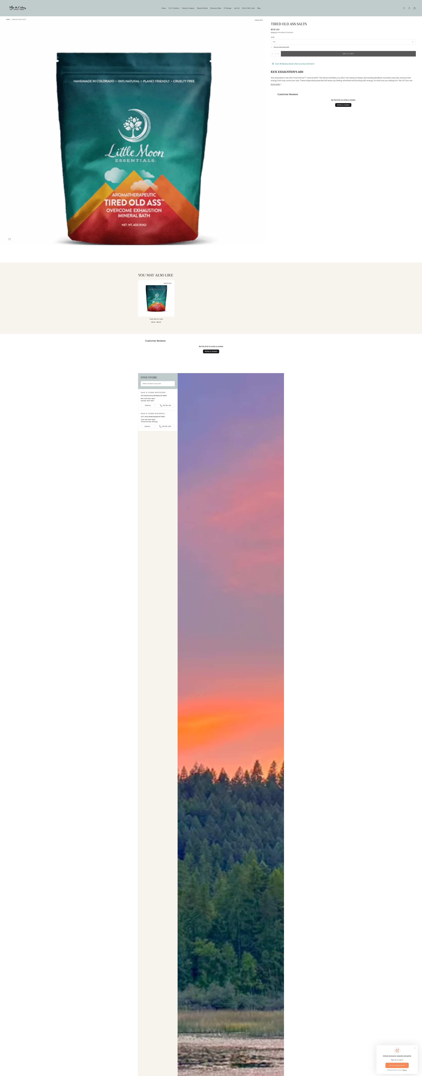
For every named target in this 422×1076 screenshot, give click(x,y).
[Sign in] (409, 8)
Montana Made (215, 8)
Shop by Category (188, 8)
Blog (258, 8)
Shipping (274, 32)
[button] (404, 8)
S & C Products (174, 8)
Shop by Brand (202, 8)
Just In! (236, 8)
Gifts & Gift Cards (248, 8)
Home (164, 8)
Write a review (343, 105)
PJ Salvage (227, 8)
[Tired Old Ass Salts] (156, 298)
